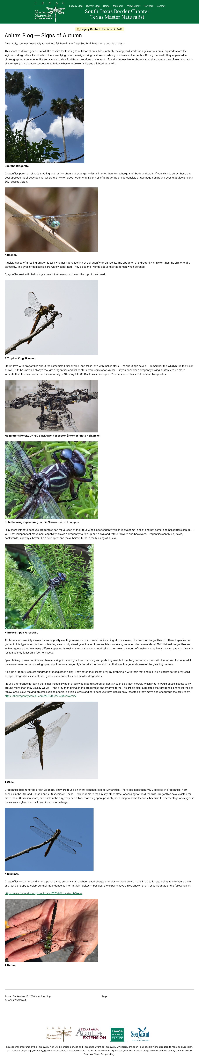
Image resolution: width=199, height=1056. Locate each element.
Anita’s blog (44, 996)
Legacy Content (90, 29)
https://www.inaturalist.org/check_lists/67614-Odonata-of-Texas (43, 893)
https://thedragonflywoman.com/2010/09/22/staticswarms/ (40, 695)
